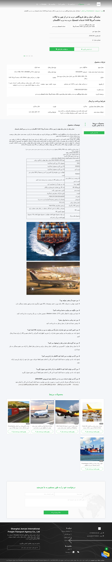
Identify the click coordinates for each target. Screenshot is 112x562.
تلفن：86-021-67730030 (96, 533)
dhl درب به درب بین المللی (64, 384)
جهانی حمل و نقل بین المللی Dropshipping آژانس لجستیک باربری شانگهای (92, 464)
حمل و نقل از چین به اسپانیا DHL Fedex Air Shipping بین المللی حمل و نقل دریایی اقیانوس (67, 427)
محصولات (81, 4)
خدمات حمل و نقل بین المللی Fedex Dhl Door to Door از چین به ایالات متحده (92, 427)
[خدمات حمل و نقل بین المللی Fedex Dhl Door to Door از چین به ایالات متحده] (92, 412)
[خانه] (99, 4)
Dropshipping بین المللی (87, 11)
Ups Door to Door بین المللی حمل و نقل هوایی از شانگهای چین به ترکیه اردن (42, 427)
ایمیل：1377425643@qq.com (95, 536)
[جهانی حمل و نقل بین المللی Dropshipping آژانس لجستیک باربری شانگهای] (92, 449)
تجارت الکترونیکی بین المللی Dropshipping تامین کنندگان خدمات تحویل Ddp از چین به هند (18, 427)
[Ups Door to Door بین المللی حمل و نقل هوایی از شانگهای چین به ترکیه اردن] (42, 412)
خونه (102, 11)
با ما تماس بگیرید (87, 49)
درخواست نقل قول (62, 49)
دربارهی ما (71, 4)
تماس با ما (62, 4)
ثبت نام (34, 547)
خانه (88, 4)
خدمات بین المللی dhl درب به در (48, 384)
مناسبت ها (52, 4)
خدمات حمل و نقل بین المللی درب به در (28, 384)
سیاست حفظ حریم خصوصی (97, 560)
